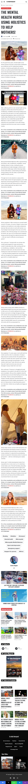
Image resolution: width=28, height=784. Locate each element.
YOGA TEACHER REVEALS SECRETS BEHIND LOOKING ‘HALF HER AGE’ (20, 622)
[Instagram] (17, 778)
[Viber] (25, 782)
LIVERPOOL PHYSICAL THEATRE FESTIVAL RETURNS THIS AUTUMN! (21, 701)
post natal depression (14, 545)
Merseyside (20, 539)
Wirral (21, 551)
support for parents (10, 551)
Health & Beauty (9, 5)
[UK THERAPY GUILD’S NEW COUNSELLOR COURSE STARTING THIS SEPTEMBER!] (7, 714)
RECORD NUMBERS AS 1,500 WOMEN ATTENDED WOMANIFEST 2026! (21, 636)
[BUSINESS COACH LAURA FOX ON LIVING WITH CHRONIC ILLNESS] (7, 615)
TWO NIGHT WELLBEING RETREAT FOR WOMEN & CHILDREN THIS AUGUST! (6, 636)
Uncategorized (14, 749)
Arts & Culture (6, 740)
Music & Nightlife (19, 743)
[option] (19, 763)
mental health (9, 539)
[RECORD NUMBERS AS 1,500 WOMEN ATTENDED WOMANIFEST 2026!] (21, 630)
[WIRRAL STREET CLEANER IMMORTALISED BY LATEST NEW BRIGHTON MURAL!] (7, 693)
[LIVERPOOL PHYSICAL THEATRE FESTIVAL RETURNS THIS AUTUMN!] (21, 693)
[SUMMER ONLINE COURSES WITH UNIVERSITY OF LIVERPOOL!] (14, 595)
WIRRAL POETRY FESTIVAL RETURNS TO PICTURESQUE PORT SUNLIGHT (20, 722)
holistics (13, 536)
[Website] (14, 568)
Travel (20, 746)
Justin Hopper (6, 36)
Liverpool (22, 536)
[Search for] (26, 2)
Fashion (14, 740)
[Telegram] (19, 782)
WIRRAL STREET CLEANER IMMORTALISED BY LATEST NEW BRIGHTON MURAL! (6, 702)
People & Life (9, 746)
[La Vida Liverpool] (9, 1)
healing (6, 536)
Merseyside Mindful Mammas (14, 542)
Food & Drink (22, 740)
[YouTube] (14, 778)
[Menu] (2, 2)
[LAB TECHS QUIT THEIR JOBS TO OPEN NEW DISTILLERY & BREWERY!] (14, 577)
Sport (15, 746)
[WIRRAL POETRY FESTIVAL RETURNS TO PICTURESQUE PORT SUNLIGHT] (21, 714)
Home (3, 5)
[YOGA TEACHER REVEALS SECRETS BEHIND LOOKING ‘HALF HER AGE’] (21, 615)
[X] (8, 782)
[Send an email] (9, 36)
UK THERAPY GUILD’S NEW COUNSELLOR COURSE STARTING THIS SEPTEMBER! (7, 722)
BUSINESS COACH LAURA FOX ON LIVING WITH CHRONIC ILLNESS (6, 622)
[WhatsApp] (14, 782)
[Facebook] (10, 778)
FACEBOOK (11, 86)
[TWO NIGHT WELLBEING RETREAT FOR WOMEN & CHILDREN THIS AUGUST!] (7, 630)
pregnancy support (14, 548)
